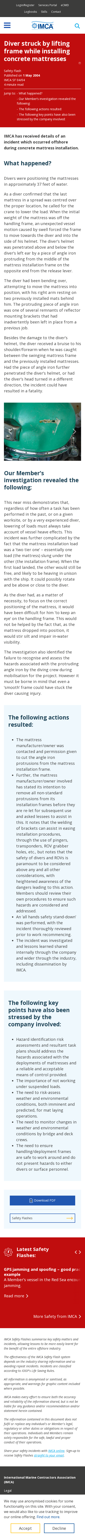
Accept (25, 1528)
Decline (59, 1528)
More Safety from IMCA (55, 1316)
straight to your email (49, 1455)
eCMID (65, 5)
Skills (44, 12)
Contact (56, 12)
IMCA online (56, 1451)
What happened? (30, 93)
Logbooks (30, 12)
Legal (8, 1490)
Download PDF (45, 1200)
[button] (10, 431)
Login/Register (25, 5)
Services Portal (47, 5)
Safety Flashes (22, 1218)
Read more (14, 1295)
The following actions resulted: (40, 109)
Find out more (48, 1516)
